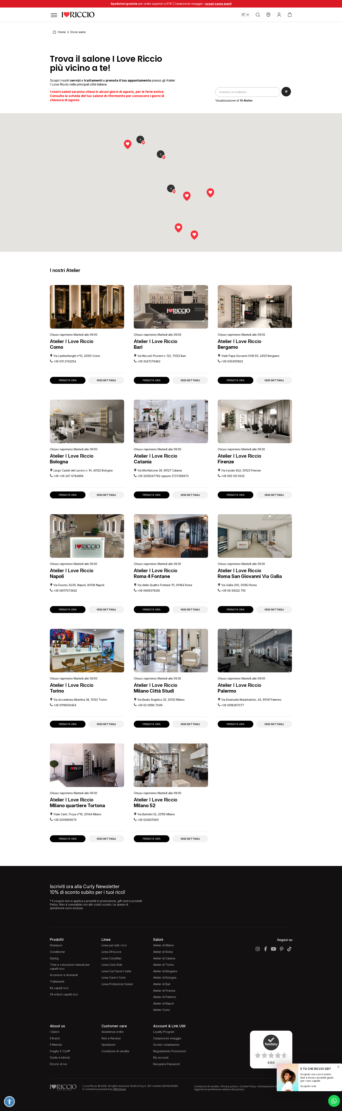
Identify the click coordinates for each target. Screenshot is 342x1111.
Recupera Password (166, 1064)
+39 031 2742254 (64, 361)
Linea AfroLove (111, 951)
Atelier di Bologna (164, 977)
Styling (54, 958)
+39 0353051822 (232, 361)
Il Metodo (56, 1044)
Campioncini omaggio (167, 1038)
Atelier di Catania (164, 958)
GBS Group (119, 1089)
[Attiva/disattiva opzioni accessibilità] (9, 1101)
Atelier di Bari (161, 984)
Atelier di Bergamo (165, 971)
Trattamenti (57, 981)
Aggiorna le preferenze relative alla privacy (219, 1089)
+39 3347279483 (148, 361)
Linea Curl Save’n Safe (116, 971)
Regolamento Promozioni (169, 1051)
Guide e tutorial (60, 1057)
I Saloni (54, 1031)
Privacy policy (229, 1086)
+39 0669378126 (148, 590)
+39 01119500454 (64, 705)
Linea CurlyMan (112, 958)
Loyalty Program (163, 1031)
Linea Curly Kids (112, 964)
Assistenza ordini (113, 1031)
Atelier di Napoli (163, 1003)
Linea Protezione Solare (117, 984)
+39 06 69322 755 (233, 590)
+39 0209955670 (65, 819)
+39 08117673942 (65, 590)
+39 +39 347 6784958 (68, 476)
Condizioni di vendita (115, 1051)
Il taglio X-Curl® (60, 1051)
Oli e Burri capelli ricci (64, 994)
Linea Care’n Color (114, 977)
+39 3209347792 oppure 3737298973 (163, 476)
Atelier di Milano (163, 945)
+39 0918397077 (232, 705)
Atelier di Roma (163, 951)
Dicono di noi (58, 1064)
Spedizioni (108, 1044)
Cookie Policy (248, 1086)
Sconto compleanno (166, 1044)
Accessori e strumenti (64, 975)
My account (160, 1057)
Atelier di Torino (163, 964)
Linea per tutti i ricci (114, 945)
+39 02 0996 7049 (149, 705)
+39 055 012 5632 (233, 476)
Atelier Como (161, 1009)
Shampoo (56, 945)
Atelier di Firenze (164, 990)
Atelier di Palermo (164, 997)
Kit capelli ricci (59, 988)
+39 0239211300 (148, 819)
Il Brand (55, 1038)
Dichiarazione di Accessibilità (275, 1086)
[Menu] (54, 14)
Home (62, 32)
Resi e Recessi (111, 1038)
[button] (210, 193)
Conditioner (57, 951)
